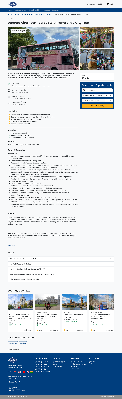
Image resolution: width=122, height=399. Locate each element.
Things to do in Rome (41, 361)
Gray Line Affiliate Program (79, 364)
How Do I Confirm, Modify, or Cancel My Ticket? (27, 269)
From (24, 330)
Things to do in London (43, 14)
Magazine (46, 10)
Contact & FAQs (57, 366)
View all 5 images (18, 31)
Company (55, 10)
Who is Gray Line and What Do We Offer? (25, 279)
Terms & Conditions (59, 361)
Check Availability (97, 106)
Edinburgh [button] (13, 343)
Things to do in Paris (41, 364)
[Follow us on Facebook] (16, 382)
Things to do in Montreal (42, 366)
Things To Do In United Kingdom (24, 14)
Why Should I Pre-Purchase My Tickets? (24, 259)
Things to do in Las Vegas (42, 371)
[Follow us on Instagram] (19, 382)
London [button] (23, 343)
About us (92, 361)
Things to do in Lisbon (41, 368)
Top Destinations (20, 10)
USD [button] (100, 4)
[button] (20, 325)
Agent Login (74, 366)
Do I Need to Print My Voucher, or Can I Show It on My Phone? (32, 274)
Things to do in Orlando (42, 370)
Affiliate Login (75, 368)
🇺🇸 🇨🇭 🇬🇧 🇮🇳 (26, 372)
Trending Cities (34, 10)
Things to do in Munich (42, 363)
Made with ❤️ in (12, 372)
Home (10, 10)
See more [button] (11, 245)
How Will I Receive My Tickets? (21, 264)
